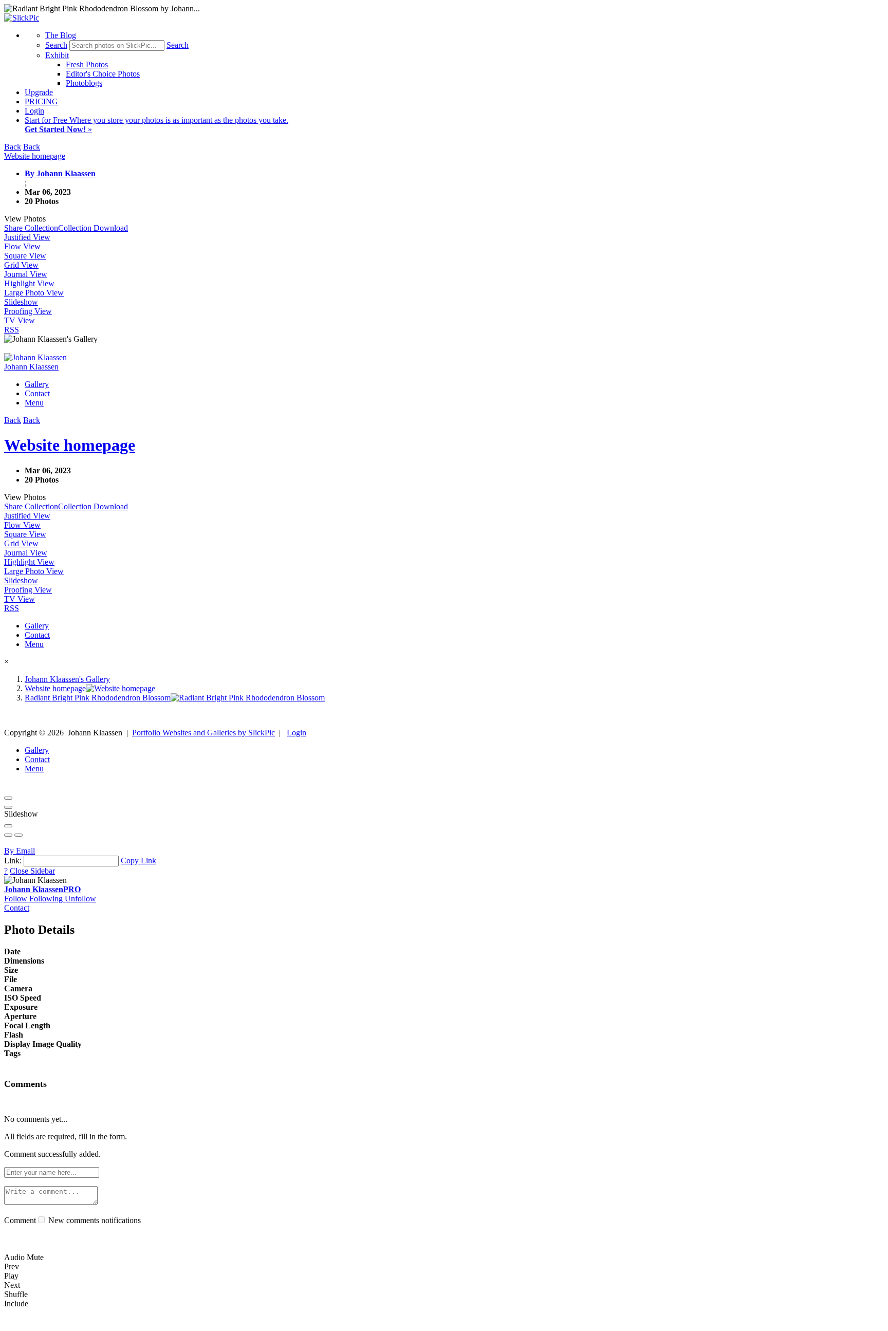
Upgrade (39, 92)
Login (34, 110)
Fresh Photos (87, 64)
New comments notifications (93, 1220)
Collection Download (93, 228)
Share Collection (31, 228)
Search (56, 45)
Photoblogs (84, 83)
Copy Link (138, 860)
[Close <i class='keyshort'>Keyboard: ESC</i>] (8, 798)
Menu (34, 402)
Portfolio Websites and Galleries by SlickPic (203, 732)
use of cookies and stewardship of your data (563, 1322)
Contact (37, 393)
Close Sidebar (32, 870)
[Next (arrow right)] (18, 835)
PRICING (41, 101)
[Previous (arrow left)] (8, 835)
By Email (19, 850)
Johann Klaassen (42, 889)
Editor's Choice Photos (103, 73)
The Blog (60, 35)
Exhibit (57, 55)
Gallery (37, 384)
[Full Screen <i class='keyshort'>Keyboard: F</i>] (8, 807)
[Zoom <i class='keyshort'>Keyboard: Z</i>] (8, 825)
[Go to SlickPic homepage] (21, 17)
